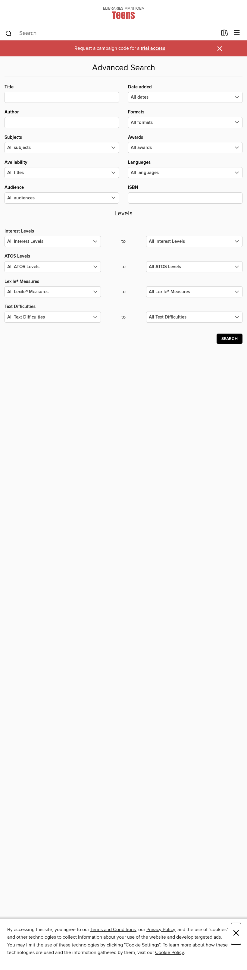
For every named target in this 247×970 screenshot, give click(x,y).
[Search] (9, 33)
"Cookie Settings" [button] (142, 945)
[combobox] (111, 33)
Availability (16, 162)
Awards (135, 137)
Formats (136, 112)
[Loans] (224, 34)
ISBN (133, 187)
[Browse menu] (236, 33)
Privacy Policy (160, 930)
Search (229, 338)
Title (9, 87)
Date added (140, 87)
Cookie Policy (169, 952)
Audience (14, 187)
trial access (153, 48)
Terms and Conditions (113, 930)
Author (12, 112)
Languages (139, 162)
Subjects (13, 137)
